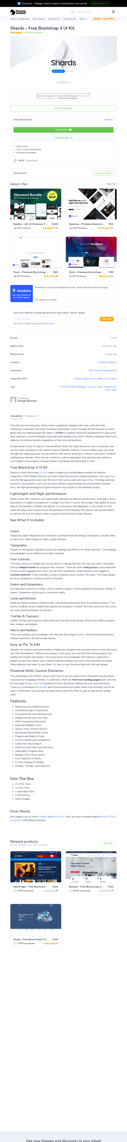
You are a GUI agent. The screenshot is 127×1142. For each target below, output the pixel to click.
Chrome (78, 378)
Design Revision (27, 401)
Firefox (92, 378)
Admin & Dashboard (19, 19)
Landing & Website (107, 362)
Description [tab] (16, 416)
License (108, 119)
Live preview (50, 215)
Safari (114, 378)
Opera (107, 378)
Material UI (54, 19)
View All (111, 184)
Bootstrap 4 (95, 370)
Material (42, 687)
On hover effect (95, 386)
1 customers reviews (32, 32)
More (82, 19)
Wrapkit (43, 816)
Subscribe (107, 319)
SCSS (107, 390)
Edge (85, 378)
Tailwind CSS (69, 19)
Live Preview (64, 108)
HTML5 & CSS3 (67, 386)
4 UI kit (43, 472)
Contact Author (103, 173)
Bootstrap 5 (39, 19)
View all (108, 843)
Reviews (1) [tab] (31, 416)
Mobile (100, 378)
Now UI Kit (59, 816)
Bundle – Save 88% (103, 18)
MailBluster (49, 323)
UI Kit (114, 390)
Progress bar (110, 386)
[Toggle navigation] (113, 11)
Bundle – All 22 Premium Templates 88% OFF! (41, 224)
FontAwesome (110, 370)
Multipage (81, 386)
